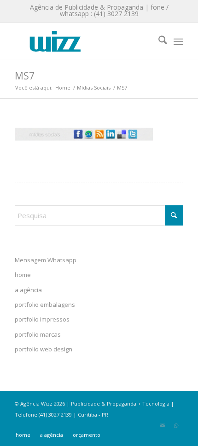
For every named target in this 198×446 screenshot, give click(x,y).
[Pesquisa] (158, 41)
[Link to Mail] (162, 425)
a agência (28, 290)
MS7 (25, 75)
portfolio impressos (42, 319)
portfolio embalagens (45, 304)
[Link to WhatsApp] (176, 425)
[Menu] (178, 41)
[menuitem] (158, 41)
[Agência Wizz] (82, 41)
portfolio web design (43, 349)
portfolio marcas (38, 334)
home (23, 275)
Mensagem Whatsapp (45, 260)
